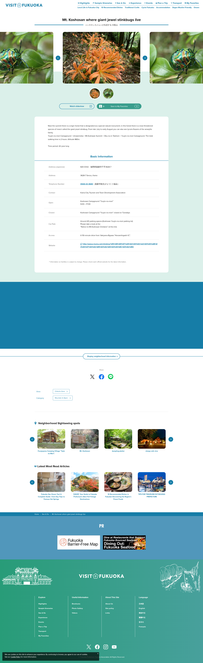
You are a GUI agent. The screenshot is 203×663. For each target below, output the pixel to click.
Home (37, 514)
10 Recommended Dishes (112, 7)
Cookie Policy (15, 657)
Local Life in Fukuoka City (88, 7)
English (142, 608)
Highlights (85, 3)
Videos (74, 613)
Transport (177, 3)
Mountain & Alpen (61, 398)
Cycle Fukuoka (148, 7)
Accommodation (163, 7)
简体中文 (142, 613)
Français (142, 627)
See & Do (121, 3)
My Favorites (193, 3)
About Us (109, 604)
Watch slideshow (77, 106)
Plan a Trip (163, 3)
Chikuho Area (60, 391)
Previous (58, 58)
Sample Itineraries (103, 3)
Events (149, 3)
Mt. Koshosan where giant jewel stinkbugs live (68, 514)
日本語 (141, 604)
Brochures (76, 604)
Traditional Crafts (132, 7)
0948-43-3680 (86, 184)
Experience (136, 3)
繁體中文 (142, 617)
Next (145, 58)
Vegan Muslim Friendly (182, 7)
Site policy (109, 608)
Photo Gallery (77, 608)
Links (107, 613)
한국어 (141, 622)
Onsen (196, 7)
